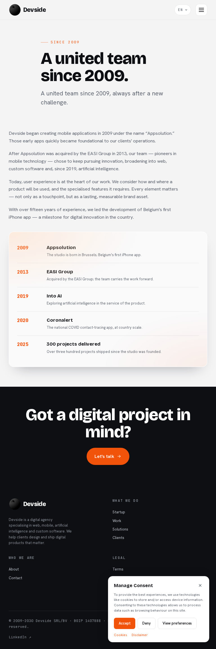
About (14, 569)
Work (116, 520)
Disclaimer (140, 635)
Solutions (120, 529)
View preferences (177, 623)
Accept (124, 623)
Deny (146, 623)
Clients (118, 537)
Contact (15, 578)
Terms (117, 569)
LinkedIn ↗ (20, 637)
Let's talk (104, 456)
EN (180, 9)
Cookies (120, 635)
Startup (118, 512)
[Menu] (201, 10)
